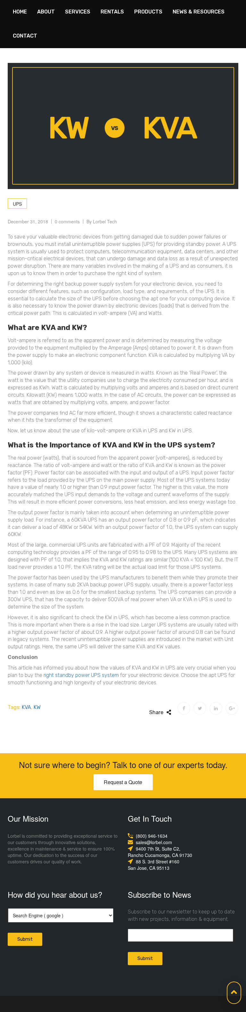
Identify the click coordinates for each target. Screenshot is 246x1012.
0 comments (67, 221)
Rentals (112, 12)
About (46, 12)
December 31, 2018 (28, 221)
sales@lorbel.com (154, 842)
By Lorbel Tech (101, 221)
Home (20, 12)
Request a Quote (123, 782)
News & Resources (199, 12)
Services (77, 12)
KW (37, 707)
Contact (25, 36)
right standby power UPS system (81, 675)
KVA (26, 707)
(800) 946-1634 (152, 836)
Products (148, 12)
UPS (17, 204)
